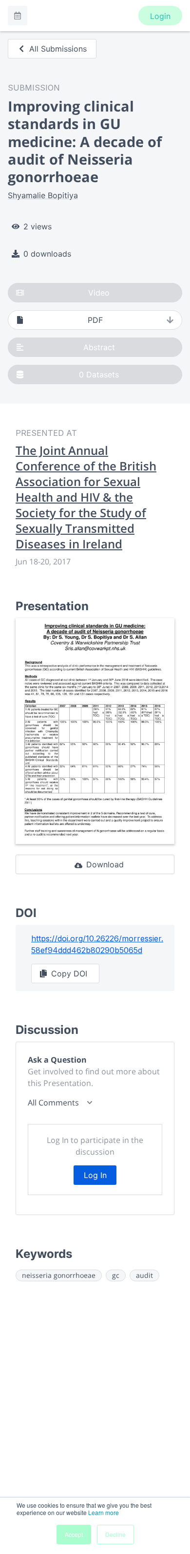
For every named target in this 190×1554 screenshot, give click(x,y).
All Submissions (58, 49)
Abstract (99, 347)
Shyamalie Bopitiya (43, 195)
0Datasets (99, 374)
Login (160, 16)
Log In (95, 1175)
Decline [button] (115, 1534)
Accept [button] (74, 1534)
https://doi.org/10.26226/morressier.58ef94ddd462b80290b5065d (97, 944)
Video (99, 293)
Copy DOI (69, 973)
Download (105, 864)
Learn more (103, 1512)
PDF (95, 320)
